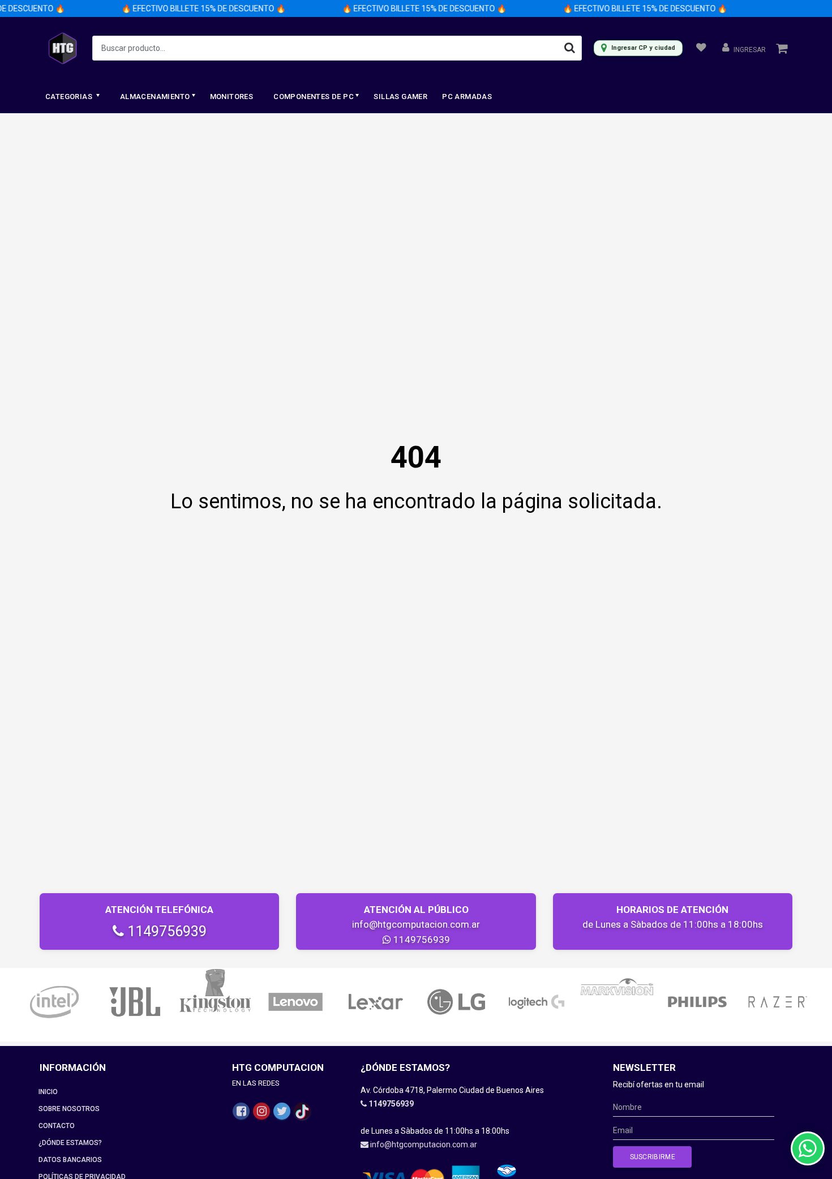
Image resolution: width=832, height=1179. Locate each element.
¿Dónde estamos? (70, 1143)
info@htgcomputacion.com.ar (416, 924)
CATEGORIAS (69, 96)
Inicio (48, 1092)
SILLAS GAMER (400, 96)
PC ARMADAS (467, 96)
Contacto (56, 1126)
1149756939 (165, 931)
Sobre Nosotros (69, 1109)
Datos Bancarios (70, 1160)
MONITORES (232, 96)
